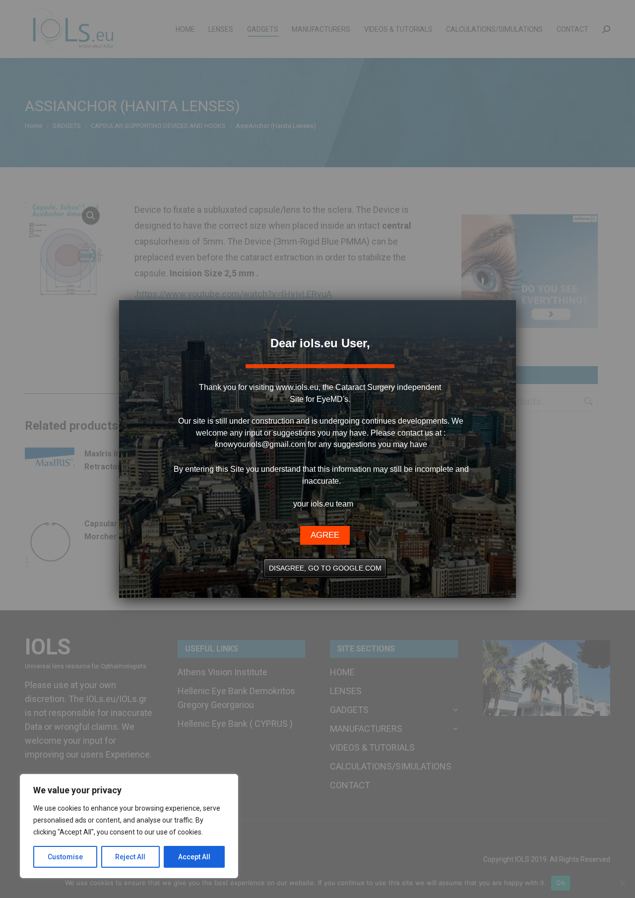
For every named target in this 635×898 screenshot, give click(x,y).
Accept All (194, 857)
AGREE (325, 535)
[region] (129, 826)
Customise (65, 857)
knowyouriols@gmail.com (260, 444)
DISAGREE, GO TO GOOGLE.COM (325, 568)
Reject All (130, 857)
